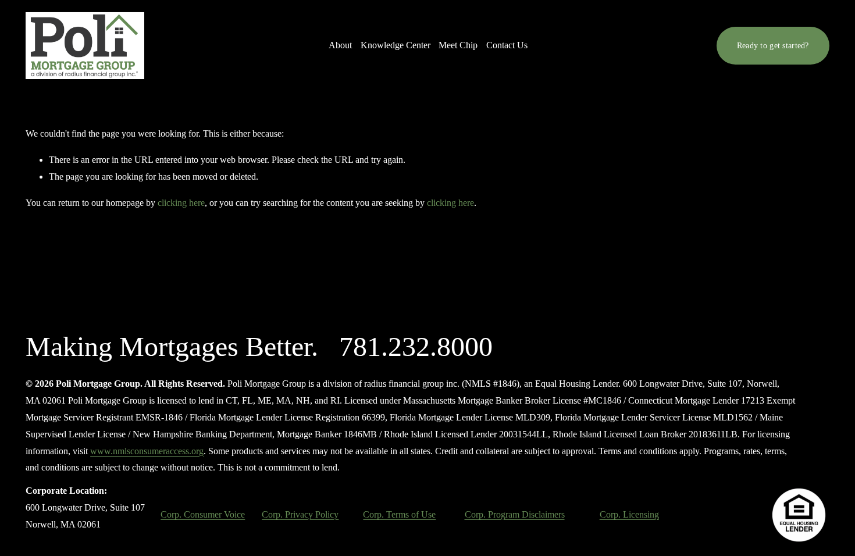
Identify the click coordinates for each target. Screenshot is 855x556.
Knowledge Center (395, 45)
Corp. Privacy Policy (300, 514)
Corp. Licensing (629, 514)
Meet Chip (458, 45)
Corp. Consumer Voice (203, 514)
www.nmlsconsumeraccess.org (147, 451)
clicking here (181, 203)
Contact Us (507, 45)
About (340, 45)
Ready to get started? (773, 45)
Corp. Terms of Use (399, 514)
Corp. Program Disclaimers (515, 514)
